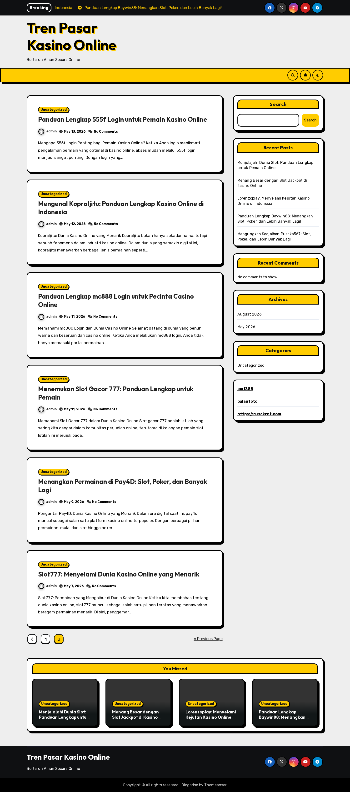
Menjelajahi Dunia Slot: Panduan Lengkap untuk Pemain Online (64, 717)
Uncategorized (53, 110)
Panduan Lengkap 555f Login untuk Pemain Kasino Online (122, 119)
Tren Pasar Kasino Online (71, 36)
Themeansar (215, 785)
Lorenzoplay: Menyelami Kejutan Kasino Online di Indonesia (210, 717)
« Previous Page (208, 639)
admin (51, 131)
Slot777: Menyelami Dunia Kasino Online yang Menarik (118, 574)
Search (278, 104)
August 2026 (249, 314)
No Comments (106, 132)
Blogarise (189, 785)
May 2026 (246, 327)
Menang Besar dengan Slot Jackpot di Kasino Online (135, 717)
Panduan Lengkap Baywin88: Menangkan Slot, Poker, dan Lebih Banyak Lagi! (282, 719)
